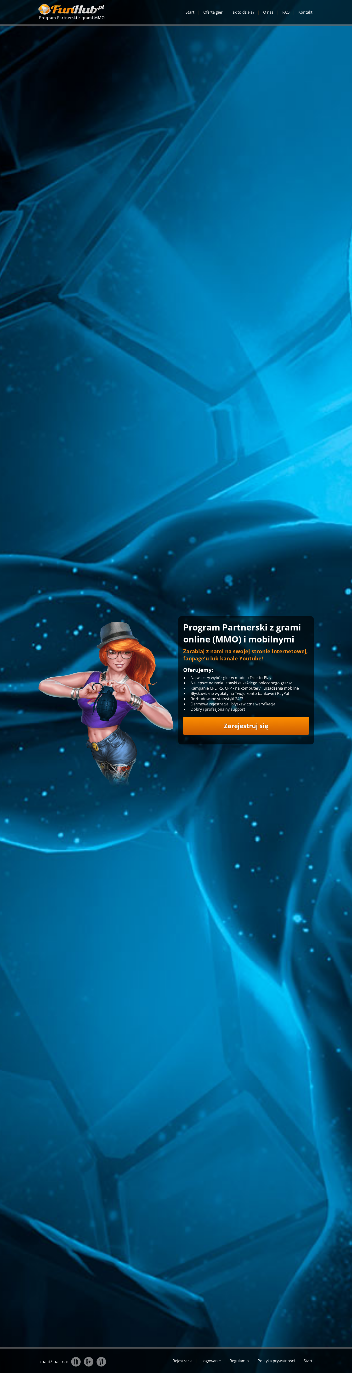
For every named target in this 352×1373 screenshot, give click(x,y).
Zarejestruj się (246, 725)
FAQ (286, 12)
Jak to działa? (243, 12)
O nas (268, 12)
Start (190, 12)
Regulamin (239, 1360)
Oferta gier (213, 12)
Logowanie (211, 1360)
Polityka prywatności (276, 1360)
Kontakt (305, 12)
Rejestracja (183, 1360)
